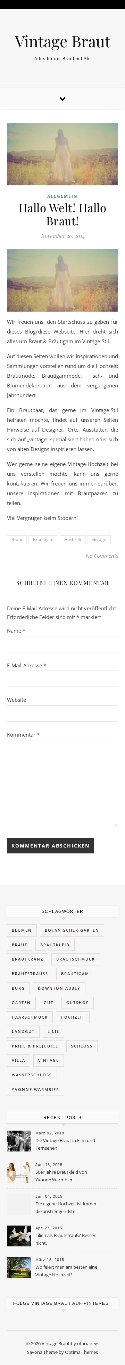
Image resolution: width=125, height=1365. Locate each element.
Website (16, 699)
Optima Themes (81, 1352)
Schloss (82, 1046)
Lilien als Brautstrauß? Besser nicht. (65, 1239)
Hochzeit (72, 540)
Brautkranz (27, 959)
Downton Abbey (59, 988)
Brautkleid (55, 944)
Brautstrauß (30, 973)
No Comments (102, 555)
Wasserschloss (32, 1074)
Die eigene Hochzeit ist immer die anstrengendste (66, 1207)
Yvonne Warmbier (35, 1089)
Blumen (22, 930)
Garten (21, 1002)
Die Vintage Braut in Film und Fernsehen (65, 1144)
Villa (18, 1060)
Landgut (23, 1031)
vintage (99, 540)
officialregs (88, 1343)
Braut (16, 540)
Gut (48, 1002)
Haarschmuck (30, 1017)
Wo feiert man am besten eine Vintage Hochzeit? (66, 1271)
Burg (18, 988)
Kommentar (23, 734)
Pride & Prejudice (35, 1046)
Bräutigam (43, 540)
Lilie (53, 1031)
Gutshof (77, 1002)
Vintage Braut (62, 41)
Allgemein (62, 196)
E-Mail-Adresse (26, 665)
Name (16, 630)
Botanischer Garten (72, 930)
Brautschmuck (75, 959)
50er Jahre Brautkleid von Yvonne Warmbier (61, 1176)
